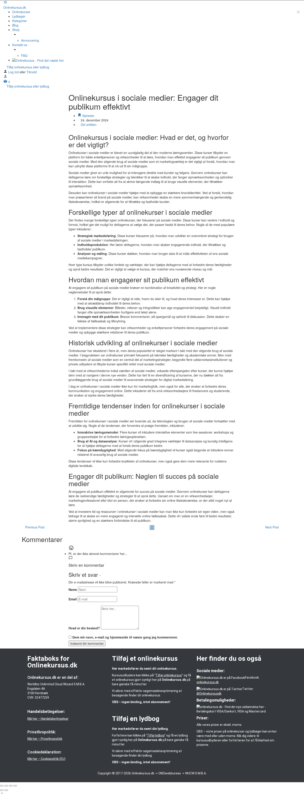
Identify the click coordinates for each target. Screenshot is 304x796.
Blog (15, 25)
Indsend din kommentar (87, 643)
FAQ (24, 55)
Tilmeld (31, 72)
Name (73, 589)
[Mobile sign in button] (5, 77)
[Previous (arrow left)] (2, 790)
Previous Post (35, 527)
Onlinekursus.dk (14, 7)
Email (73, 599)
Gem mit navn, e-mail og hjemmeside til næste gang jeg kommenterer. (125, 637)
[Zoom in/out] (15, 785)
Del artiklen (88, 124)
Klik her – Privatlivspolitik (44, 739)
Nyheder (87, 115)
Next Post (272, 527)
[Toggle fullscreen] (10, 785)
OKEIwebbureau (169, 773)
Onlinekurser (21, 12)
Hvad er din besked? (84, 628)
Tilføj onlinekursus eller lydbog (27, 67)
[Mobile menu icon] (152, 2)
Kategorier (19, 20)
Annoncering (30, 40)
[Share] (6, 785)
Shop (16, 29)
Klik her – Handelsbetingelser (48, 718)
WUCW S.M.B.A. (196, 773)
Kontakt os (19, 45)
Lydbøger (18, 16)
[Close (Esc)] (2, 785)
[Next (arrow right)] (6, 790)
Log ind (14, 72)
